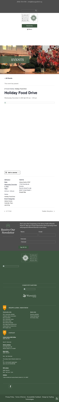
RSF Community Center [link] (8, 319)
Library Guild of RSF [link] (24, 182)
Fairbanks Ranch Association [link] (9, 316)
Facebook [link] (10, 386)
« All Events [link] (8, 78)
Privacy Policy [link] (9, 397)
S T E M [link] (8, 211)
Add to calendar (12, 172)
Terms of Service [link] (20, 397)
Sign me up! (23, 247)
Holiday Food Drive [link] (9, 196)
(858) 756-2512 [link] (6, 370)
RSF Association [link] (6, 317)
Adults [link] (6, 201)
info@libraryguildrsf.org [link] (35, 2)
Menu (30, 29)
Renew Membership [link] (34, 316)
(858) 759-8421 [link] (6, 352)
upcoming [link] (7, 205)
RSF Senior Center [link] (7, 321)
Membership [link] (29, 25)
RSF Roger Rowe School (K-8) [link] (9, 324)
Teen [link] (11, 203)
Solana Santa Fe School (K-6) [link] (9, 326)
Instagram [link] (14, 386)
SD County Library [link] (34, 317)
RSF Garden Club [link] (7, 327)
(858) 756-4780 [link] (21, 2)
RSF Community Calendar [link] (9, 314)
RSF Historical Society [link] (8, 322)
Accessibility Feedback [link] (34, 397)
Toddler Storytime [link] (47, 211)
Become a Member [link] (34, 314)
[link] (57, 398)
